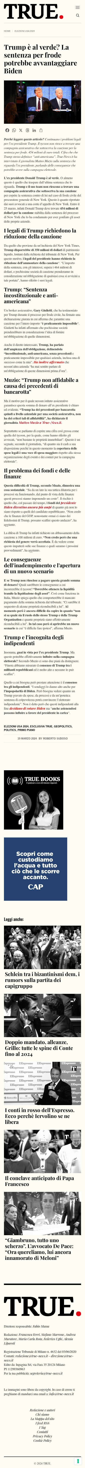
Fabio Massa (41, 1326)
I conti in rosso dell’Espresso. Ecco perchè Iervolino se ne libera (40, 1115)
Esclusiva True (41, 726)
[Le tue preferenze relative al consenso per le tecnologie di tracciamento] (78, 1461)
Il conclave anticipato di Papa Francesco (39, 1180)
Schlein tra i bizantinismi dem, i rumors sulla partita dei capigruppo (42, 979)
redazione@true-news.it (31, 1356)
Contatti (42, 1432)
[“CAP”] (35, 869)
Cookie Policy (42, 1440)
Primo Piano (26, 730)
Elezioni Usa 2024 (25, 31)
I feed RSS (42, 1423)
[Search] (78, 15)
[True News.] (33, 11)
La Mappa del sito (42, 1419)
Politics (10, 730)
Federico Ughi (53, 1339)
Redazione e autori (42, 1410)
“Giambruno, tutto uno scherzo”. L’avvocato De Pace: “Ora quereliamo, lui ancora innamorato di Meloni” (39, 1249)
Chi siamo (42, 1414)
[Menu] (77, 7)
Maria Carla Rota (30, 1339)
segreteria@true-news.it (46, 1373)
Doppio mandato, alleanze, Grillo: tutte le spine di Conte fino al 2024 (39, 1047)
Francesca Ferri (29, 1334)
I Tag (42, 1427)
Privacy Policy (42, 1436)
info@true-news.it (61, 1394)
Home (7, 31)
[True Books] (33, 827)
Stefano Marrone (52, 1334)
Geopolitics (63, 726)
